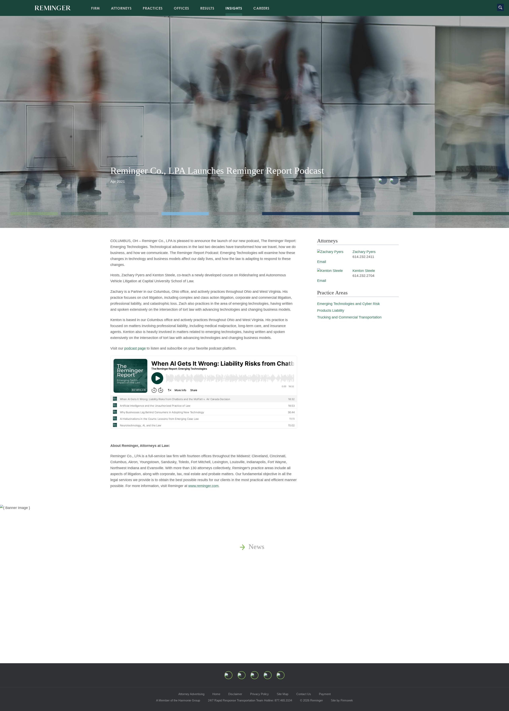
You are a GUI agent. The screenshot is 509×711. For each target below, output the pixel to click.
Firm (95, 8)
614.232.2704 (363, 276)
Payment (325, 694)
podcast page (135, 348)
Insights (233, 8)
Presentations (268, 580)
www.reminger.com (203, 486)
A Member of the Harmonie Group (178, 700)
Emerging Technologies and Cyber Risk (348, 304)
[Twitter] (254, 675)
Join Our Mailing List (279, 613)
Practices (153, 8)
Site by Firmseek (342, 700)
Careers (261, 8)
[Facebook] (268, 675)
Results (207, 8)
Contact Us (303, 694)
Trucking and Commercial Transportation (349, 317)
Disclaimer (235, 694)
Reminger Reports (274, 569)
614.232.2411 (363, 257)
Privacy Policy (259, 694)
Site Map (282, 694)
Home (216, 694)
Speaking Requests (275, 602)
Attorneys (121, 8)
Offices (181, 8)
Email (321, 262)
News (256, 547)
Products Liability (330, 311)
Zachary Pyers (364, 252)
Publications (266, 558)
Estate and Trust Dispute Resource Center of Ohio (320, 591)
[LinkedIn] (242, 675)
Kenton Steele (364, 271)
